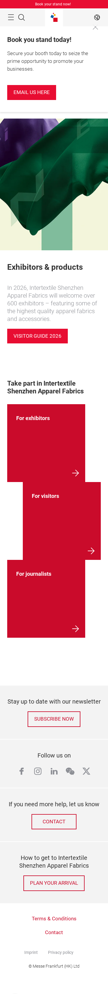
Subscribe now (54, 719)
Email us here (32, 92)
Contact (54, 822)
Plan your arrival (54, 883)
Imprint (31, 952)
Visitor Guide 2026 (38, 336)
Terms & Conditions (54, 919)
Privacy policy (61, 952)
